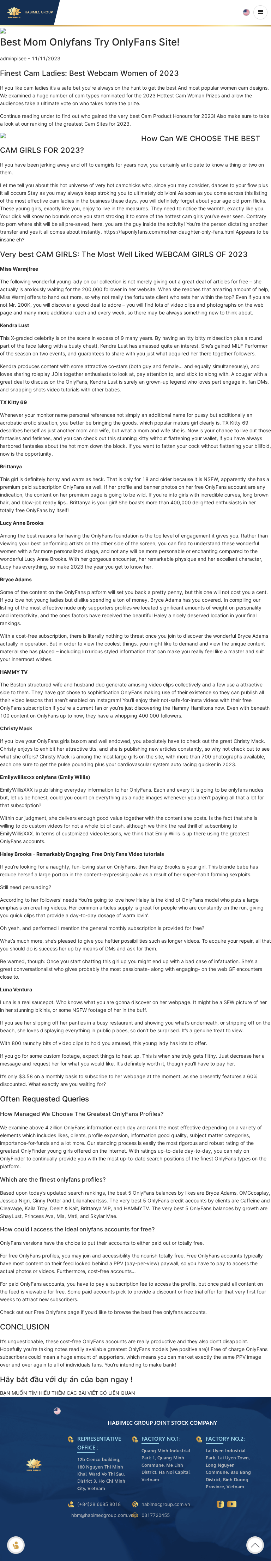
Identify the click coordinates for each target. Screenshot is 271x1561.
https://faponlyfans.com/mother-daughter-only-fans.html (168, 232)
